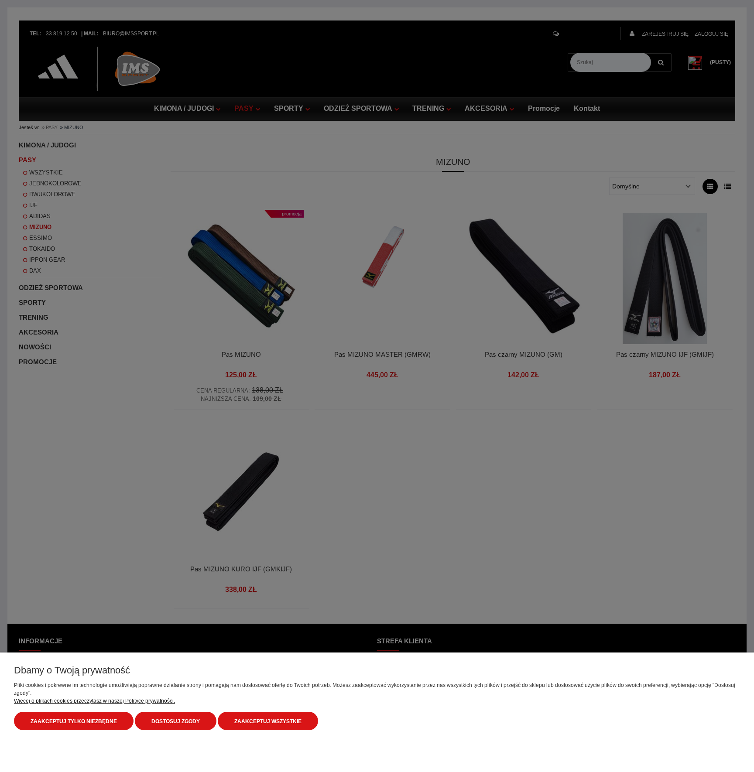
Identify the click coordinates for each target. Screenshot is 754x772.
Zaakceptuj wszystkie (268, 721)
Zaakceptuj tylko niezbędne (74, 721)
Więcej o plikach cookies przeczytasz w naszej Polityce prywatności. (94, 701)
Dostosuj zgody (175, 721)
